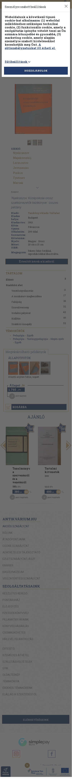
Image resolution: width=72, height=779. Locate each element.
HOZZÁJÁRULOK (35, 70)
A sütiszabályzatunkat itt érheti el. (30, 46)
